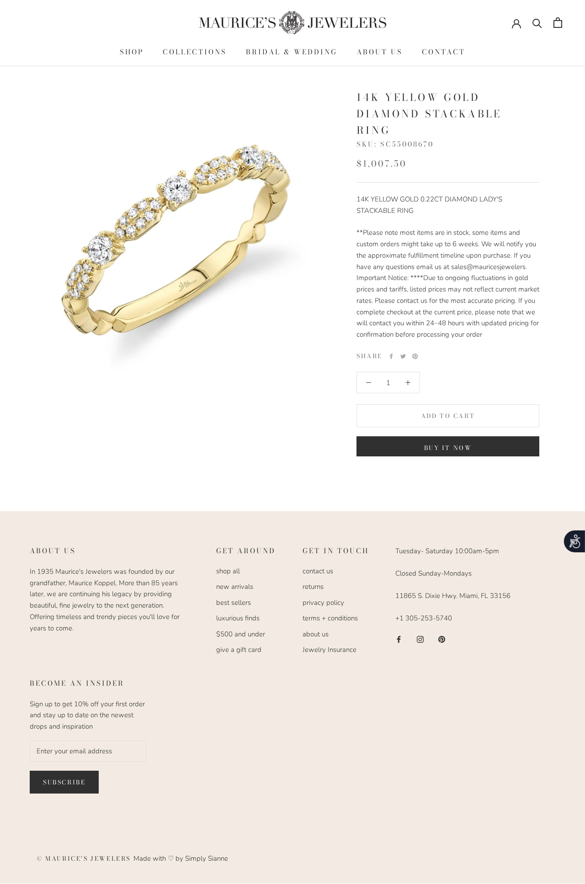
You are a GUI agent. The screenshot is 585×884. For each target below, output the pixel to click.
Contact (443, 52)
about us (316, 634)
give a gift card (238, 649)
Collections (195, 52)
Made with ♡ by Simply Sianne (180, 858)
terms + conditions (330, 618)
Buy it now (448, 447)
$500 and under (240, 634)
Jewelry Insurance (329, 649)
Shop (132, 52)
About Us (379, 52)
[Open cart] (557, 22)
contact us (318, 571)
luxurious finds (238, 618)
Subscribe (64, 782)
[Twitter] (403, 356)
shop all (228, 571)
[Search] (537, 22)
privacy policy (323, 602)
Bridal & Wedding (291, 52)
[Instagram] (420, 639)
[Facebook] (391, 356)
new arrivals (234, 586)
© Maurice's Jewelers (85, 858)
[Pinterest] (415, 356)
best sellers (233, 602)
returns (313, 586)
